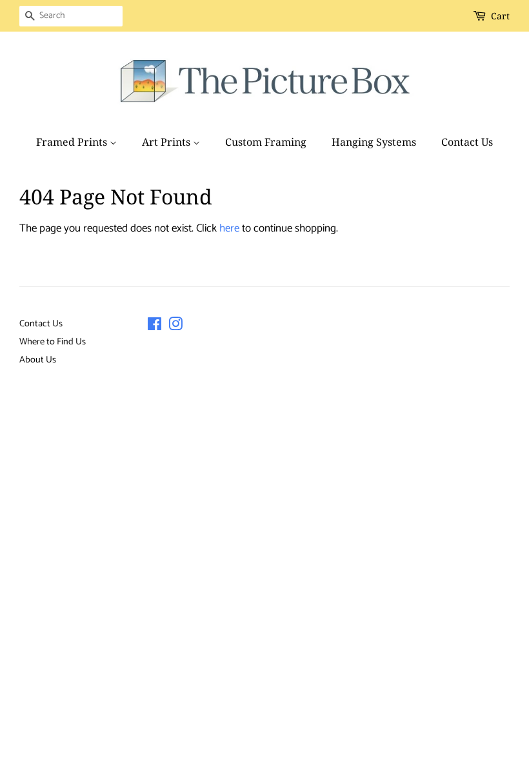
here (229, 228)
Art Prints (167, 142)
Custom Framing (265, 142)
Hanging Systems (374, 142)
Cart (500, 16)
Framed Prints (73, 142)
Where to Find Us (52, 342)
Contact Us (467, 142)
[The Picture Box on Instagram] (175, 327)
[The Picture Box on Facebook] (154, 327)
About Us (37, 360)
